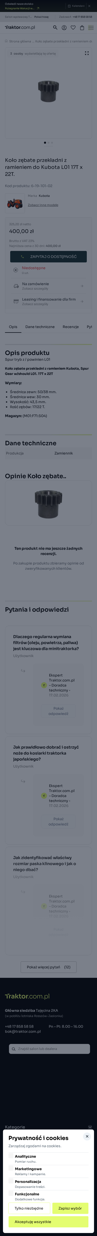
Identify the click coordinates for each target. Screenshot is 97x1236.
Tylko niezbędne (29, 1208)
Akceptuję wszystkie (33, 1222)
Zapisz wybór (70, 1208)
